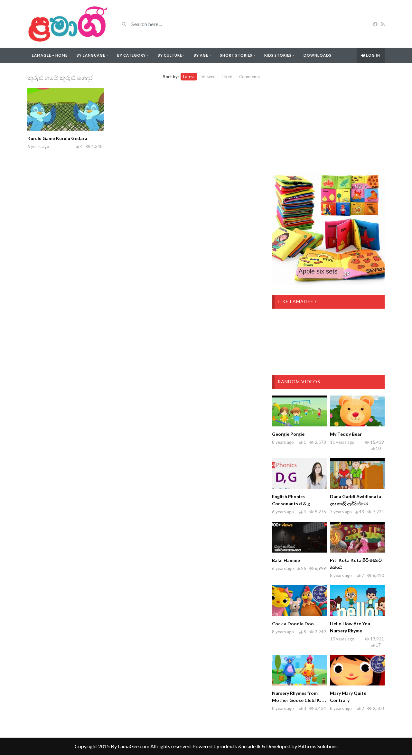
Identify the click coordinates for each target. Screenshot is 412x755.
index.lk (228, 746)
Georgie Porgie (288, 434)
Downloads (318, 55)
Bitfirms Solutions (318, 746)
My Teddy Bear (346, 434)
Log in (372, 55)
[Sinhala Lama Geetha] (68, 24)
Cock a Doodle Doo (293, 623)
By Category (131, 55)
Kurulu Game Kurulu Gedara (57, 138)
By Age (201, 55)
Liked (227, 76)
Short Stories (236, 55)
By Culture (170, 55)
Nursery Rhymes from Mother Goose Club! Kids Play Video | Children (299, 700)
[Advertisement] (328, 118)
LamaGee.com (133, 746)
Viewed (208, 76)
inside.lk (252, 746)
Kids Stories (278, 55)
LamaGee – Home (50, 55)
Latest (189, 76)
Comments (249, 76)
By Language (91, 55)
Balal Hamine (286, 560)
